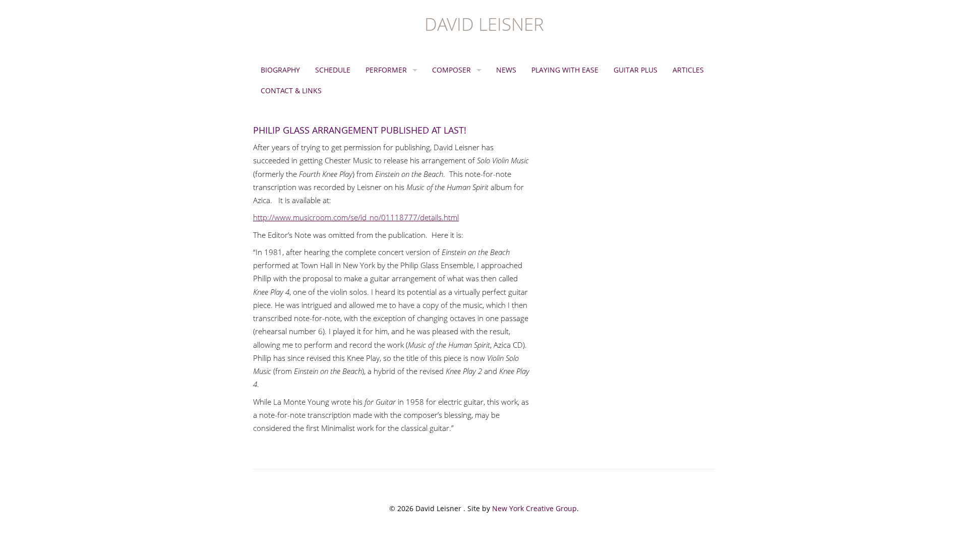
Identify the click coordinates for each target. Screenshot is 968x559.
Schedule (332, 70)
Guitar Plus (635, 70)
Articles (688, 70)
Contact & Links (291, 90)
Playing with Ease (564, 70)
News (506, 70)
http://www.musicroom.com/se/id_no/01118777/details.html (356, 217)
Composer (451, 70)
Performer (386, 70)
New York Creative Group (534, 508)
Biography (280, 70)
